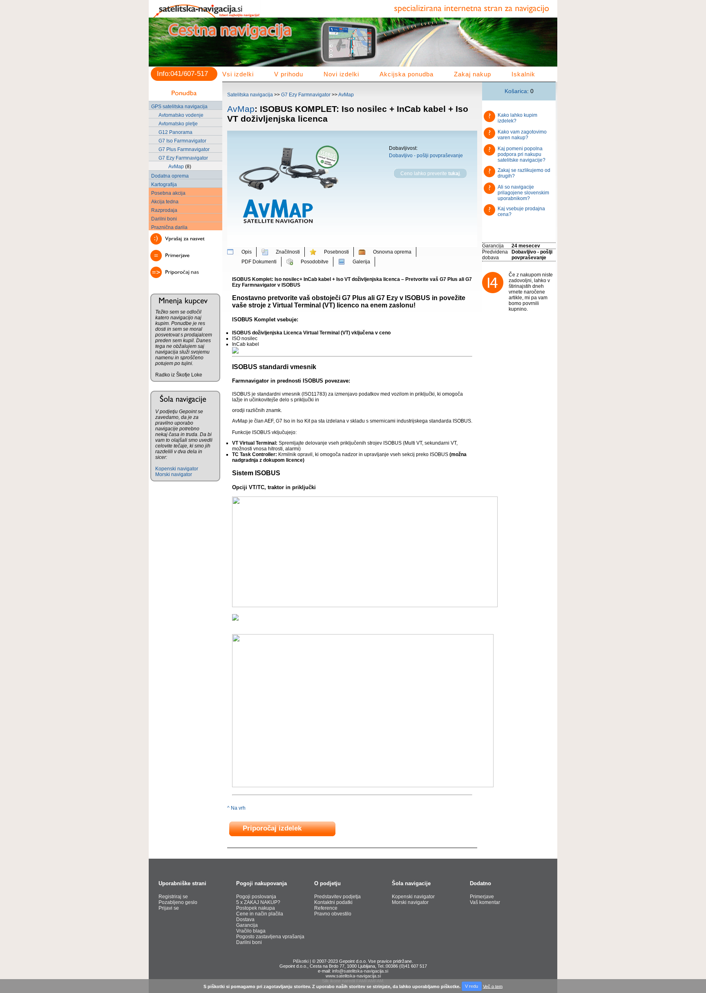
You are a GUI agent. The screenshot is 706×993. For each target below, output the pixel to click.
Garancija (247, 925)
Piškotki (300, 961)
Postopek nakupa (255, 908)
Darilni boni (164, 219)
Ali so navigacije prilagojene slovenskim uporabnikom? (523, 192)
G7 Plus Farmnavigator (184, 149)
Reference (325, 908)
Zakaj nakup (472, 74)
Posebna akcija (168, 193)
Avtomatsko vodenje (181, 115)
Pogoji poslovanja (256, 896)
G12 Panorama (175, 132)
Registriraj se (173, 896)
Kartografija (164, 184)
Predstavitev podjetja (337, 896)
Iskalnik (523, 74)
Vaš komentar (485, 902)
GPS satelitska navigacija (179, 106)
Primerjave (482, 896)
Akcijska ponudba (406, 74)
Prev (159, 47)
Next (546, 47)
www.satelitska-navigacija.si (353, 975)
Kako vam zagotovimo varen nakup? (522, 134)
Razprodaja (164, 210)
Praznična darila (169, 227)
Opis (246, 252)
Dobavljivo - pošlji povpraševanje (426, 155)
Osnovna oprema (392, 252)
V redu (471, 986)
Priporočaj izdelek (272, 829)
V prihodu (288, 74)
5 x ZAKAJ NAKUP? (258, 902)
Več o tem (493, 986)
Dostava (245, 919)
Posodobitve (314, 262)
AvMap (176, 166)
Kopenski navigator (176, 469)
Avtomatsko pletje (178, 124)
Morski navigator (173, 474)
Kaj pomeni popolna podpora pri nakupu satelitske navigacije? (521, 154)
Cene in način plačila (259, 914)
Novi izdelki (341, 74)
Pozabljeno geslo (178, 902)
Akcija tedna (165, 202)
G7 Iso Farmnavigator (182, 141)
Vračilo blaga (251, 931)
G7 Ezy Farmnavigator (183, 158)
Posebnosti (336, 252)
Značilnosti (288, 252)
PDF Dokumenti (259, 262)
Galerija (361, 262)
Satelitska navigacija (250, 95)
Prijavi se (169, 908)
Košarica (516, 91)
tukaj (454, 173)
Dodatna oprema (170, 176)
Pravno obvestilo (332, 914)
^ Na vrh (236, 808)
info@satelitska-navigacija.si (360, 971)
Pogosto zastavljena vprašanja (270, 937)
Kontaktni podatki (333, 902)
